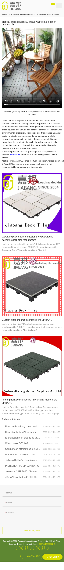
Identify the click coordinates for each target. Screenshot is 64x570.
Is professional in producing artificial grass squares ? (24, 437)
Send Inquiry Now (32, 530)
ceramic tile (15, 154)
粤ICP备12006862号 (46, 544)
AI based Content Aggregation (23, 14)
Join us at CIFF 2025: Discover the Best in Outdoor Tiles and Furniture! (24, 471)
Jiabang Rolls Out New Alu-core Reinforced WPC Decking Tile (24, 460)
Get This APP (33, 556)
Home (4, 14)
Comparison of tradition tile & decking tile (24, 449)
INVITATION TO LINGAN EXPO (22, 466)
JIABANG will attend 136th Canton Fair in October (24, 477)
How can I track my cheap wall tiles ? (24, 426)
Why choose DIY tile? (16, 443)
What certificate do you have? (20, 454)
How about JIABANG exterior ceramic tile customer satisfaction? (24, 432)
